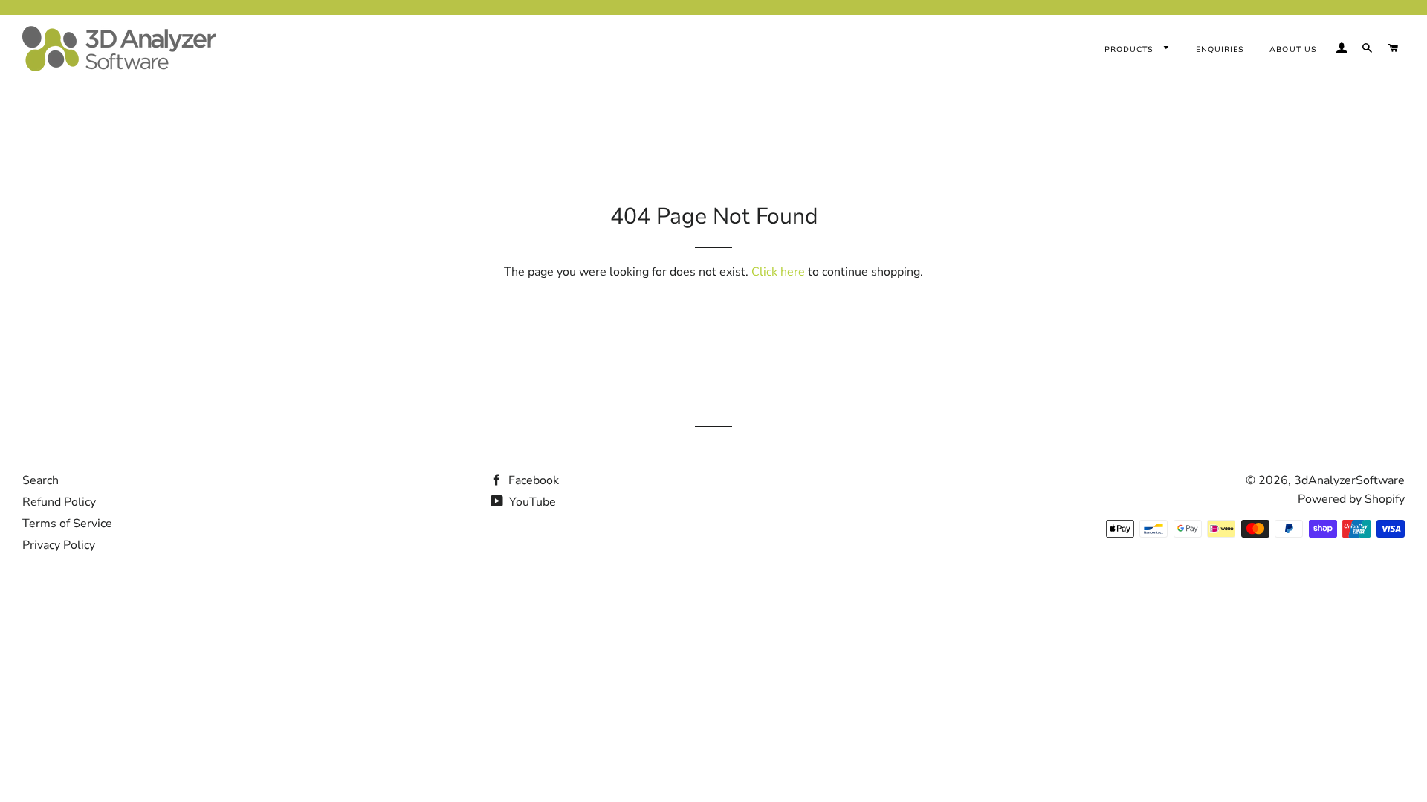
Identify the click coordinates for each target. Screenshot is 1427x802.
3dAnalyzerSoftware (1349, 480)
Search (40, 480)
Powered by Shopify (1351, 499)
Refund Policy (59, 502)
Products (1130, 49)
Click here (778, 272)
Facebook (532, 480)
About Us (1292, 49)
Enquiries (1220, 49)
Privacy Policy (58, 545)
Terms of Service (67, 523)
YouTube (531, 502)
